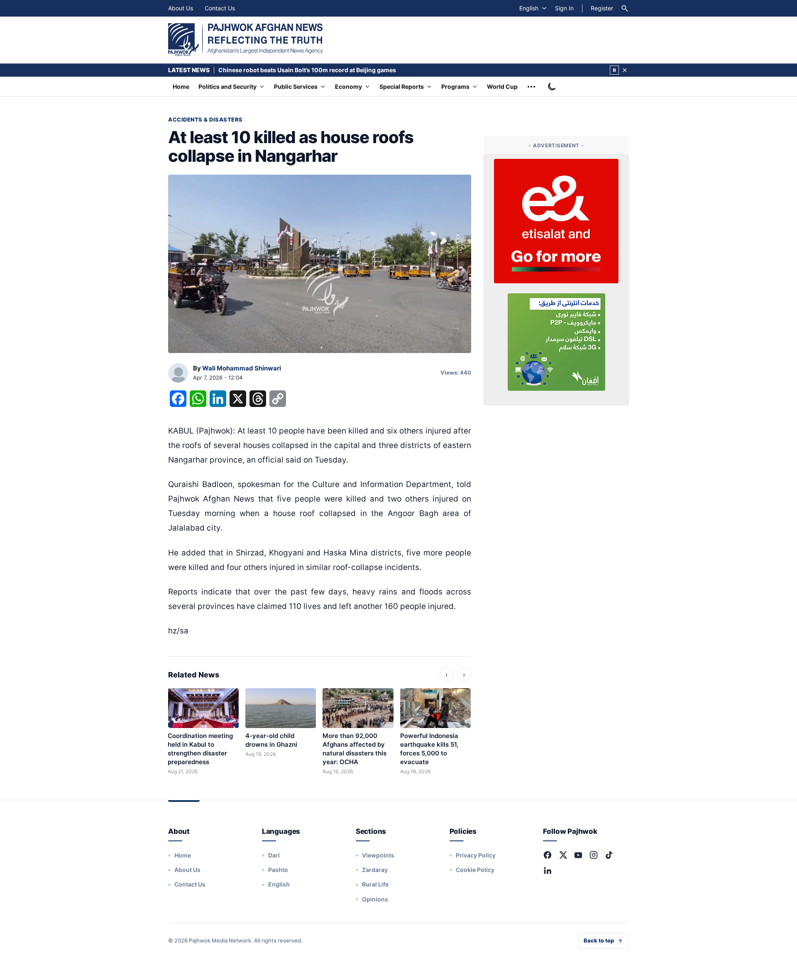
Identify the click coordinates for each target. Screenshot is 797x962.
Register (602, 8)
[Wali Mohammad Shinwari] (178, 373)
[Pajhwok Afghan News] (245, 39)
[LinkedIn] (547, 870)
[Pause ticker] (614, 70)
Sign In (564, 8)
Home (181, 86)
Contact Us (220, 8)
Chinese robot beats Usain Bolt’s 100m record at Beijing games (307, 69)
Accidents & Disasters (205, 119)
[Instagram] (593, 855)
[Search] (625, 8)
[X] (562, 855)
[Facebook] (547, 855)
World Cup (502, 86)
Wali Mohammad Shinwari (241, 368)
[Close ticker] (625, 70)
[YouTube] (578, 855)
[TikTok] (609, 855)
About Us (180, 8)
